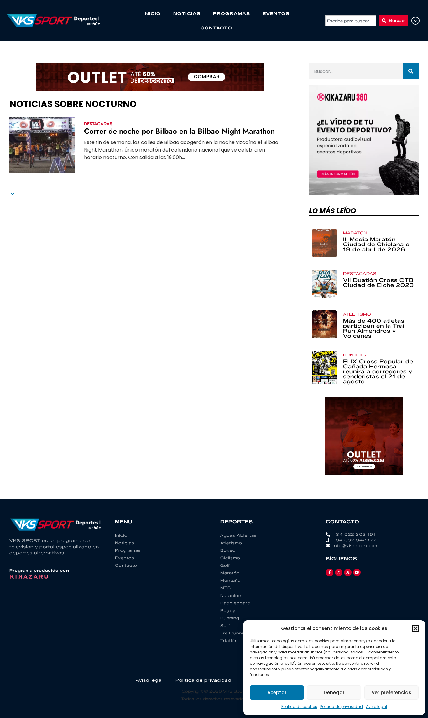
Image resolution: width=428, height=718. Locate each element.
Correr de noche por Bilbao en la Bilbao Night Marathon (179, 131)
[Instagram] (338, 572)
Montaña (230, 580)
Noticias (187, 13)
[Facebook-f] (329, 572)
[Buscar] (411, 71)
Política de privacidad (341, 706)
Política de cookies (299, 706)
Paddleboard (235, 603)
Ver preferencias (391, 692)
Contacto (216, 27)
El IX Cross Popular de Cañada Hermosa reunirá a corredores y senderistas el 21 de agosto (378, 372)
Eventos (276, 13)
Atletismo (357, 314)
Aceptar (277, 692)
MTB (225, 588)
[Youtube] (357, 572)
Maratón (355, 232)
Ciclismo (230, 557)
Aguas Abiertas (238, 535)
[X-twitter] (348, 572)
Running (354, 355)
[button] (415, 628)
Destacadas (98, 124)
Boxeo (228, 550)
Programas (231, 13)
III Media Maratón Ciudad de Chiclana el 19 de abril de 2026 (377, 244)
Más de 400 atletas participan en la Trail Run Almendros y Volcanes (374, 328)
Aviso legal (376, 706)
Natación (230, 595)
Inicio (152, 13)
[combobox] (350, 20)
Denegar (334, 692)
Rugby (228, 610)
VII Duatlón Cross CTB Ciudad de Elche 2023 (378, 282)
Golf (225, 565)
